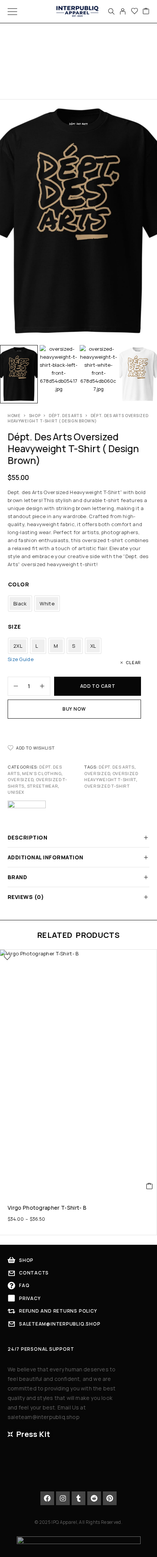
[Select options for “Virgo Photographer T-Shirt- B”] (149, 1186)
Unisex (16, 792)
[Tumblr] (78, 1498)
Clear (133, 662)
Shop (35, 415)
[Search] (111, 11)
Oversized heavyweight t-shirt (111, 776)
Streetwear (42, 786)
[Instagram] (63, 1498)
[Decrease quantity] (13, 686)
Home (14, 415)
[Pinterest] (110, 1498)
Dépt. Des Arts (117, 767)
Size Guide (21, 659)
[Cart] (146, 11)
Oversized (20, 779)
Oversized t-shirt (107, 786)
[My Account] (122, 11)
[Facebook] (47, 1498)
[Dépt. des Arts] (27, 811)
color (18, 584)
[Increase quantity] (45, 686)
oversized (97, 773)
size (14, 626)
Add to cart (97, 686)
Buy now (74, 709)
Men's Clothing (41, 773)
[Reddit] (94, 1498)
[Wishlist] (134, 11)
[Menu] (12, 11)
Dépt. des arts (65, 415)
